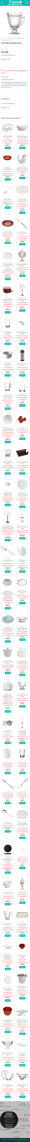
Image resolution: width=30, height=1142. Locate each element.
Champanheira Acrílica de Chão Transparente (7, 527)
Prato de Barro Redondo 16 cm (8, 168)
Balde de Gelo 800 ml (22, 168)
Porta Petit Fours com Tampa (22, 527)
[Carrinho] (27, 3)
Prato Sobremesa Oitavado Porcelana (22, 662)
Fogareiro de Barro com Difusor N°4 (7, 299)
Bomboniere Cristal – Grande (22, 265)
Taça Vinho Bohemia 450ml (22, 299)
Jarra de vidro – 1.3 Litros (7, 925)
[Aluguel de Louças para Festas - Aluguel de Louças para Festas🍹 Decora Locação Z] (15, 3)
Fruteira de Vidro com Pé (7, 1054)
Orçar (8, 147)
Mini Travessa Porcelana (22, 1054)
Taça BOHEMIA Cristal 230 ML (22, 732)
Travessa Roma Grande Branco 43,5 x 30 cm (7, 266)
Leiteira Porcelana (7, 763)
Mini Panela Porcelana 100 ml (22, 333)
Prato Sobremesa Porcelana (7, 989)
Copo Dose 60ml (22, 763)
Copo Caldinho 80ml (22, 429)
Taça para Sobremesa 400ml (22, 695)
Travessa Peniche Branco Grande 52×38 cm (22, 825)
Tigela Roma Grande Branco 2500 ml (22, 137)
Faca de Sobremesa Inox (22, 233)
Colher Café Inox (8, 199)
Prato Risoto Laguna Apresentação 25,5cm (7, 429)
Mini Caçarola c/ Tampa (8, 732)
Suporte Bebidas (6, 40)
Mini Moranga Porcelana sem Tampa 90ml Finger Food (7, 593)
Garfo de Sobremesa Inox (8, 561)
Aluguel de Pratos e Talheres (11, 85)
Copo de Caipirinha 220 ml (7, 462)
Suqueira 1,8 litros (22, 893)
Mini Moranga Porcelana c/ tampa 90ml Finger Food (8, 696)
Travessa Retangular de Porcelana (22, 925)
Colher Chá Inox (8, 823)
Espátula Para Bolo (22, 793)
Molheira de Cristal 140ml (22, 1086)
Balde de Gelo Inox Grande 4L (22, 987)
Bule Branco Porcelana (22, 561)
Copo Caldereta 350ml (8, 333)
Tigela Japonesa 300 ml (8, 893)
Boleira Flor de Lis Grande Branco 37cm (22, 1021)
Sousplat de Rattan (8, 233)
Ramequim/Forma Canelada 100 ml (7, 494)
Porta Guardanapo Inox (7, 137)
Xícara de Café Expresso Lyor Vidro (8, 396)
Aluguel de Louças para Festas (15, 38)
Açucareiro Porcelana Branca (7, 662)
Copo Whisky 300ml (22, 395)
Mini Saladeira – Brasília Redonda (8, 956)
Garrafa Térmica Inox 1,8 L (22, 364)
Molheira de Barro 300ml (7, 1021)
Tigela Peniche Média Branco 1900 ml (22, 629)
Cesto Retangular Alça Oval (22, 462)
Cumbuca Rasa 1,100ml (22, 956)
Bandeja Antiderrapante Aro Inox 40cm (8, 859)
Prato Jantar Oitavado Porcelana (22, 494)
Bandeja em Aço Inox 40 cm (22, 592)
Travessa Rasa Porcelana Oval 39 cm (22, 200)
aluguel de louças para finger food (14, 84)
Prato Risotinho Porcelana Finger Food (7, 629)
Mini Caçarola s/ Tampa (8, 364)
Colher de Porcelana (22, 858)
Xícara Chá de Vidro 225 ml (8, 1086)
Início (3, 38)
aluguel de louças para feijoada (11, 82)
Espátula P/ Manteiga (7, 793)
